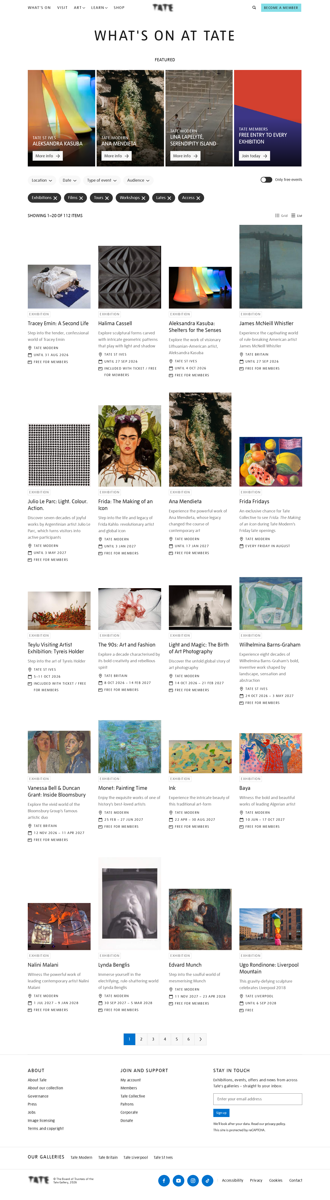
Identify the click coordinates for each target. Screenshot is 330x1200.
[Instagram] (193, 1180)
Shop (119, 7)
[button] (252, 8)
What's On (39, 7)
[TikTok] (207, 1180)
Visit (62, 7)
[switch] (267, 179)
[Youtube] (178, 1180)
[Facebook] (164, 1180)
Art (78, 7)
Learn (97, 7)
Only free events (288, 180)
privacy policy (275, 1124)
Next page (210, 1041)
